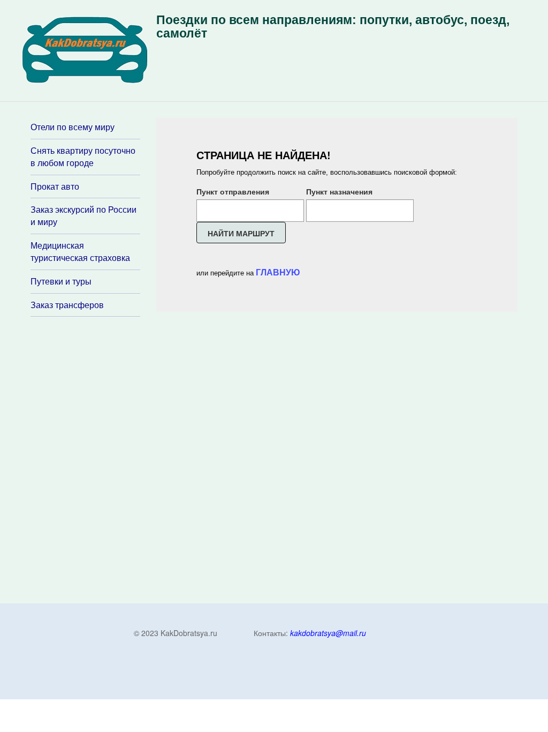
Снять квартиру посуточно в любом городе (83, 157)
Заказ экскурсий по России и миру (83, 216)
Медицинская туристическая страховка (80, 252)
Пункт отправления (232, 191)
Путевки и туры (61, 281)
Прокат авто (55, 186)
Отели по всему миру (73, 127)
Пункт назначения (339, 191)
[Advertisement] (95, 459)
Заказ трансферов (67, 305)
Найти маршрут (241, 233)
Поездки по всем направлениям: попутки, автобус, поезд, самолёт (332, 26)
